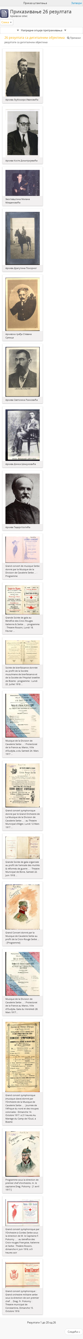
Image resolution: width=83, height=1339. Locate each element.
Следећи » (74, 1332)
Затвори (76, 3)
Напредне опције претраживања (41, 30)
